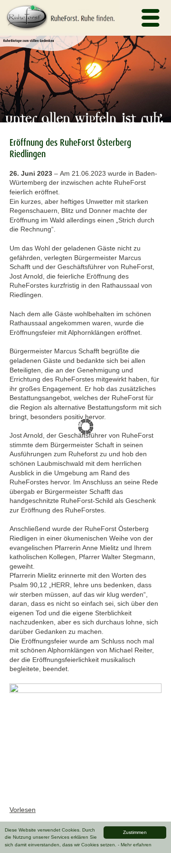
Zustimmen (135, 832)
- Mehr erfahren (135, 844)
